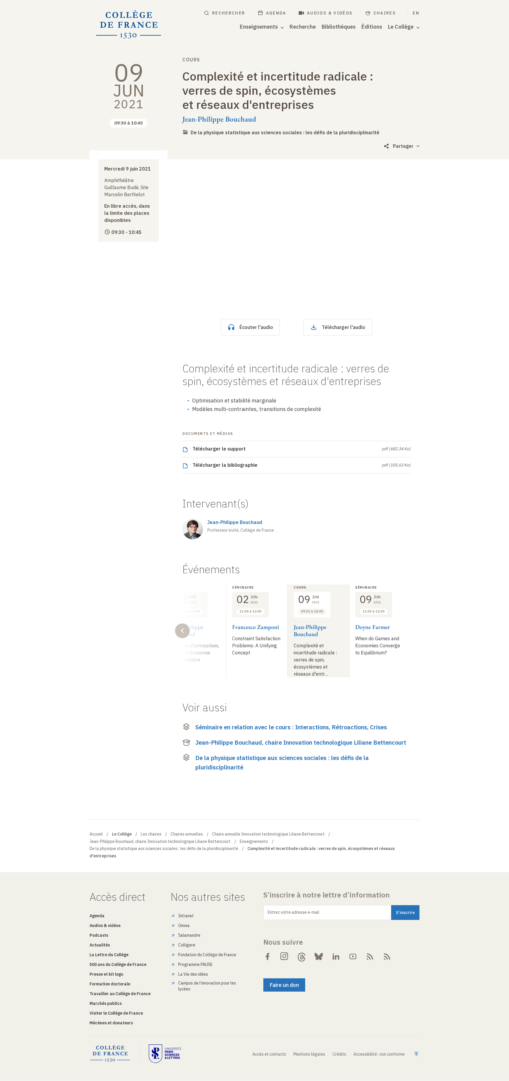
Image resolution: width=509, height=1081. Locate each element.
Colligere (186, 945)
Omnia (184, 925)
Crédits (339, 1054)
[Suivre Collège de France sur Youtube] (353, 956)
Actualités (100, 945)
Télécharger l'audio (343, 327)
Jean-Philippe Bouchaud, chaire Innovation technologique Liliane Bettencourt (300, 742)
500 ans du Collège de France (118, 964)
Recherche (303, 27)
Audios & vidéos (330, 13)
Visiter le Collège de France (116, 1013)
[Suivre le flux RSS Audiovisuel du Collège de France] (387, 956)
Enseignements (254, 841)
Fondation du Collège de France (207, 954)
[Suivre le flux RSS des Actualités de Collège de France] (370, 956)
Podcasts (99, 935)
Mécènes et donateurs (111, 1023)
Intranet (186, 915)
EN (416, 13)
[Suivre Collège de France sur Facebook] (267, 956)
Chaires (385, 13)
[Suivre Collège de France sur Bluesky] (319, 956)
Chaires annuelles (187, 834)
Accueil (96, 834)
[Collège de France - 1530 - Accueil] (129, 25)
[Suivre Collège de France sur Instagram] (284, 956)
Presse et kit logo (106, 974)
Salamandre (189, 935)
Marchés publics (106, 1003)
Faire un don (284, 985)
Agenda (276, 13)
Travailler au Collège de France (120, 993)
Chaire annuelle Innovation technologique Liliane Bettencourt (268, 834)
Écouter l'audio (256, 327)
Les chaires (151, 834)
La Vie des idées (193, 974)
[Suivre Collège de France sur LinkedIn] (336, 956)
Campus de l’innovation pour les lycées (207, 986)
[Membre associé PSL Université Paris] (165, 1053)
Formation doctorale (110, 984)
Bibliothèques (339, 27)
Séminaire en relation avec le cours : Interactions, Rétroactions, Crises (291, 727)
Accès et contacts (269, 1054)
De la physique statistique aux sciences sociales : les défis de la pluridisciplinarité (285, 132)
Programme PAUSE (195, 964)
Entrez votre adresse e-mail (293, 912)
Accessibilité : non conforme (379, 1054)
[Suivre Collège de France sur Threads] (302, 956)
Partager (403, 146)
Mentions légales (309, 1054)
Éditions (371, 27)
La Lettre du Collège (109, 954)
